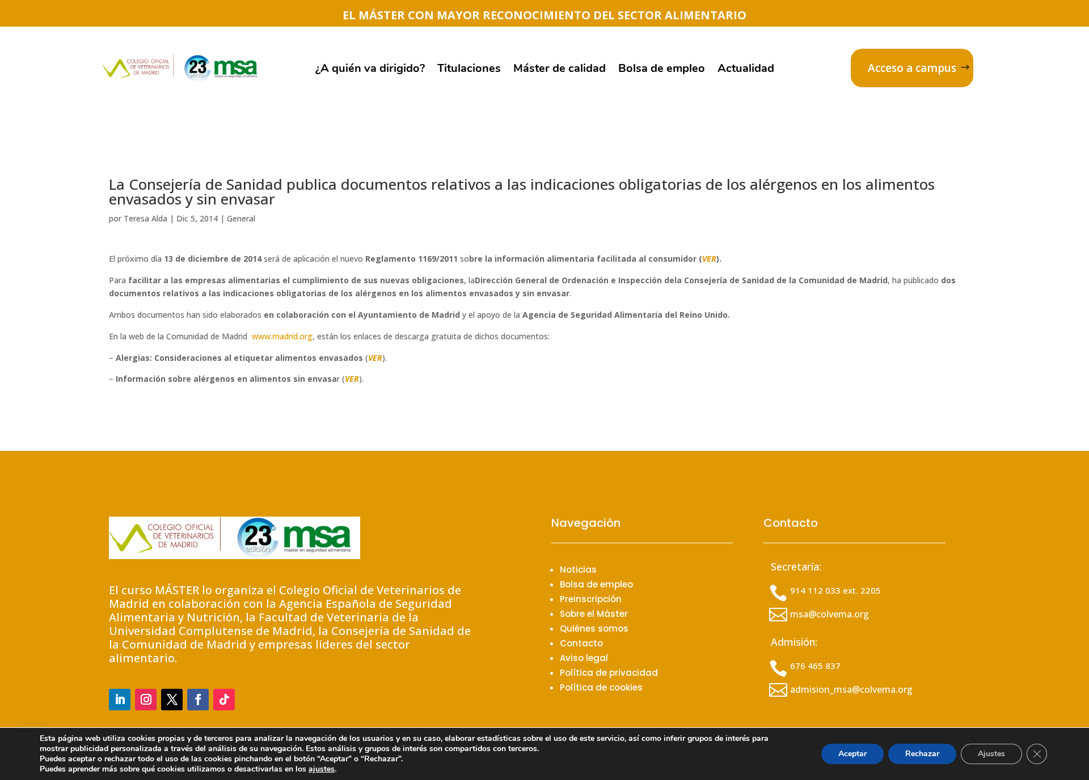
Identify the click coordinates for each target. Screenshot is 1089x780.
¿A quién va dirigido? (370, 70)
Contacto (581, 643)
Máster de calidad (559, 70)
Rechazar (922, 753)
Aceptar (852, 753)
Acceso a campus (912, 68)
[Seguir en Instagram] (146, 699)
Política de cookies (601, 687)
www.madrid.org (282, 336)
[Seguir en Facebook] (198, 699)
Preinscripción (591, 599)
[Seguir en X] (172, 699)
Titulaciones (469, 70)
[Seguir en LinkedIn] (119, 699)
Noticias (578, 570)
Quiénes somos (594, 628)
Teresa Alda (145, 218)
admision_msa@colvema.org (851, 689)
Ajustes (991, 753)
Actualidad (745, 70)
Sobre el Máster (594, 614)
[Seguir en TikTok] (224, 699)
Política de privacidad (609, 673)
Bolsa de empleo (661, 70)
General (241, 218)
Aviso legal (584, 658)
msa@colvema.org (829, 614)
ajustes (322, 769)
